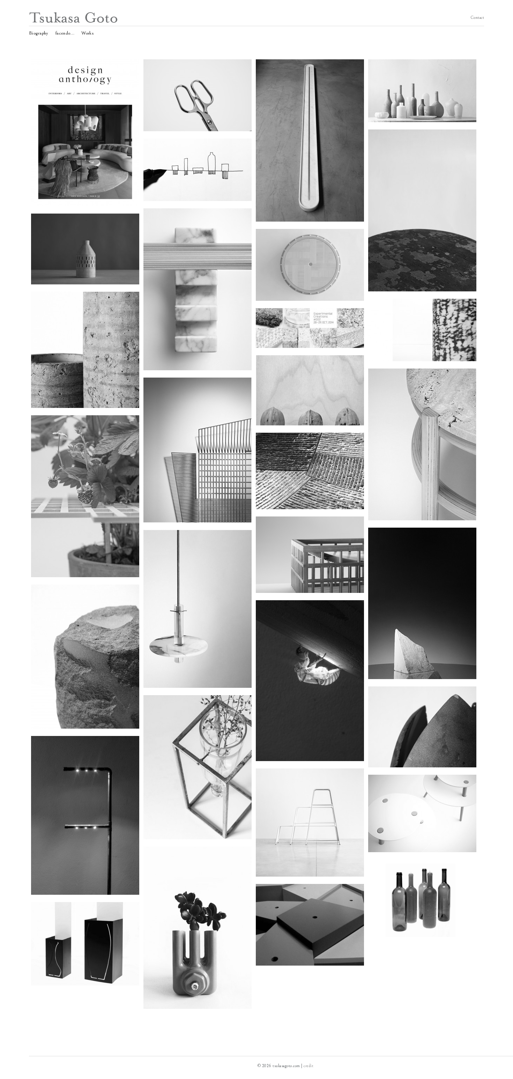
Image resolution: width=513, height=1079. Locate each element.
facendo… (64, 32)
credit (308, 1066)
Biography (39, 32)
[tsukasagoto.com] (73, 21)
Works (87, 32)
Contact (477, 17)
